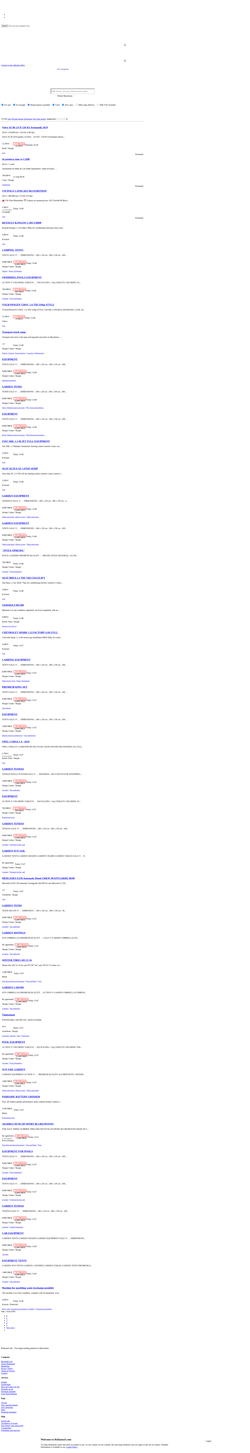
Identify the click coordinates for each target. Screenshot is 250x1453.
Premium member (8, 1391)
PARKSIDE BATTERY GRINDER (21, 1096)
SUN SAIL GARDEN (13, 1069)
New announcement (9, 1405)
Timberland (8, 1014)
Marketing (5, 1366)
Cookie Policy (71, 1447)
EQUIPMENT (10, 359)
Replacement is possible (40, 105)
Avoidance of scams (9, 1423)
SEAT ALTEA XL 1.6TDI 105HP (20, 468)
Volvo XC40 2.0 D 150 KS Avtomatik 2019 (25, 127)
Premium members (8, 1412)
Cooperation (6, 1428)
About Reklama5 (8, 1364)
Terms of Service (8, 1371)
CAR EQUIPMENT (13, 1233)
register (4, 1382)
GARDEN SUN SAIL (13, 851)
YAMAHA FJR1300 (13, 605)
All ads (4, 1403)
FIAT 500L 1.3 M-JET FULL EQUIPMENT (26, 441)
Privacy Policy (7, 1368)
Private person (17, 119)
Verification (6, 1384)
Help (3, 1410)
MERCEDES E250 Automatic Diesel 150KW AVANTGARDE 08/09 (38, 878)
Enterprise (28, 119)
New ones (68, 105)
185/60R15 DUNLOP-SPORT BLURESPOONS (28, 1124)
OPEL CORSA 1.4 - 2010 (15, 741)
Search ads (5, 1421)
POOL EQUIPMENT (13, 1042)
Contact (4, 1373)
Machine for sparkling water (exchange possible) (28, 1287)
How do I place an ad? (10, 1387)
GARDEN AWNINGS (14, 932)
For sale (7, 105)
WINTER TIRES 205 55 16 (17, 960)
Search (4, 26)
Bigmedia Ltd (6, 1361)
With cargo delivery (86, 105)
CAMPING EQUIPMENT (16, 659)
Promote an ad (7, 1389)
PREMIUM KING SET (14, 687)
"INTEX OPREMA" (13, 550)
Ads (9, 119)
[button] (69, 69)
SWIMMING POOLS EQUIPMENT (22, 277)
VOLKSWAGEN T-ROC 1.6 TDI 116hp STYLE (28, 304)
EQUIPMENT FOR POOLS (17, 1151)
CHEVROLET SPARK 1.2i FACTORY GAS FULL (30, 632)
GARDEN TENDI (12, 386)
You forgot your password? (12, 1426)
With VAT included (107, 105)
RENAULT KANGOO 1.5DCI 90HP (22, 222)
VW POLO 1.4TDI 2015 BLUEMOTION (24, 191)
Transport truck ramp (14, 332)
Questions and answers (10, 1430)
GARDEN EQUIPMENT (15, 495)
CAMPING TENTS (12, 250)
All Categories (7, 1407)
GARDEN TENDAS (13, 769)
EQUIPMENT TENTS (14, 1260)
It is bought (20, 105)
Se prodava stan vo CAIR (16, 159)
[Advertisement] (72, 112)
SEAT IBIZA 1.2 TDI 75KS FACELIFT (23, 577)
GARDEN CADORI (13, 987)
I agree (208, 1441)
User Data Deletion (9, 1394)
